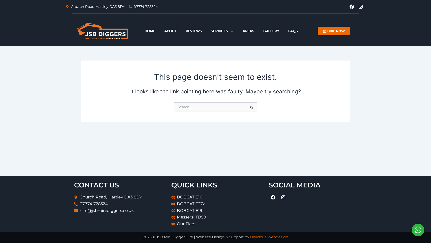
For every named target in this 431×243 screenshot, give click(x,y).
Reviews (194, 31)
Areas (248, 31)
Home (150, 31)
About (170, 31)
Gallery (271, 31)
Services (219, 31)
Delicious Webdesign (269, 237)
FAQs (293, 31)
